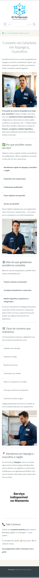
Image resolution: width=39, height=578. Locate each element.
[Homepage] (19, 11)
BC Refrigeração (11, 569)
